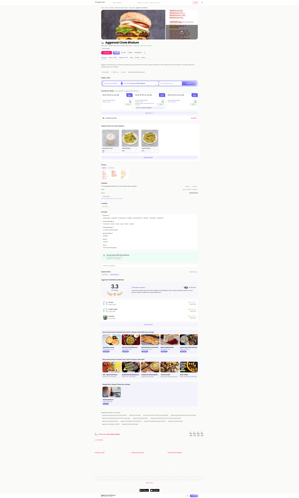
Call (187, 495)
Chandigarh (116, 459)
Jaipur (96, 464)
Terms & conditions (109, 266)
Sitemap (151, 478)
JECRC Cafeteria (189, 466)
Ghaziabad (98, 462)
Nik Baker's (170, 462)
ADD (129, 104)
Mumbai (115, 466)
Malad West (134, 470)
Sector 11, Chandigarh (137, 466)
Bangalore (97, 459)
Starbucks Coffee (172, 468)
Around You (115, 478)
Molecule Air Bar (172, 464)
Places (156, 478)
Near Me (125, 478)
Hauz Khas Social (190, 472)
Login (195, 2)
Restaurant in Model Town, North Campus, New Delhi (114, 415)
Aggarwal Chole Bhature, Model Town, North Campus (183, 415)
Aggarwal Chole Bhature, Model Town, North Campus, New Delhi (166, 418)
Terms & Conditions (143, 478)
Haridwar (115, 472)
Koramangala (135, 457)
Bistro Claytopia (189, 457)
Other (158, 440)
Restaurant (132, 7)
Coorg (114, 470)
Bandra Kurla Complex (137, 468)
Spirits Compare (133, 478)
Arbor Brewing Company (174, 459)
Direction (195, 186)
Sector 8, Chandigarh (137, 464)
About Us (109, 478)
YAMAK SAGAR (112, 309)
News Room (102, 478)
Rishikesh (97, 470)
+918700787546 (193, 193)
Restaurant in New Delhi (134, 415)
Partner (161, 478)
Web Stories (196, 478)
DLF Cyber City (135, 462)
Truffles (170, 457)
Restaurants (108, 440)
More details (112, 100)
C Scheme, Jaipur (154, 466)
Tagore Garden (153, 472)
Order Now (106, 53)
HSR (132, 459)
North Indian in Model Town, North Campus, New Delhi (155, 415)
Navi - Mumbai (99, 468)
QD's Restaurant (172, 472)
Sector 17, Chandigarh (155, 464)
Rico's (187, 470)
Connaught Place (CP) (155, 470)
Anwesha (111, 316)
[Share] (144, 52)
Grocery (127, 440)
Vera (184, 478)
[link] (110, 141)
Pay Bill (116, 53)
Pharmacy (152, 440)
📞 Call (123, 52)
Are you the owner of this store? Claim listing (111, 198)
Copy (188, 186)
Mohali (96, 466)
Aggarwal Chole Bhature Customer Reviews (131, 421)
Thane (114, 468)
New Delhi (111, 7)
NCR (114, 464)
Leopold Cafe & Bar (190, 468)
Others (176, 485)
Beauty (115, 440)
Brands (166, 478)
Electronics (139, 440)
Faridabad (115, 462)
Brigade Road (152, 457)
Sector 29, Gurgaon (154, 459)
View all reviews (148, 324)
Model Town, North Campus (121, 7)
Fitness (133, 440)
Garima (110, 302)
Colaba (151, 468)
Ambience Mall (153, 462)
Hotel (146, 440)
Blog (121, 478)
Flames (187, 462)
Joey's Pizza (171, 470)
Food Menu (111, 167)
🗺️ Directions (138, 52)
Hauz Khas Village (136, 472)
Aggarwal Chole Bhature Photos (140, 418)
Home (102, 7)
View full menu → (193, 272)
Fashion (121, 440)
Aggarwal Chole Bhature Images (130, 424)
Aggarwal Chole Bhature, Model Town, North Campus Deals (116, 418)
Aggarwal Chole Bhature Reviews (110, 421)
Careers (190, 478)
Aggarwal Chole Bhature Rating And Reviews (155, 421)
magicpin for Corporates (175, 478)
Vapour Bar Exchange (173, 466)
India (106, 7)
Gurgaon (115, 457)
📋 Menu (130, 52)
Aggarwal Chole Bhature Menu (175, 421)
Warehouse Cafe (190, 464)
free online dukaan (113, 434)
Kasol (96, 472)
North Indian (105, 206)
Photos (104, 167)
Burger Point (188, 459)
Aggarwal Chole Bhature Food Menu (110, 424)
